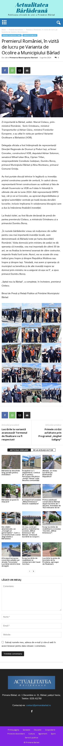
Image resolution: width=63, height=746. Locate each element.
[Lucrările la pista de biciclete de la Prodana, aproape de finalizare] (51, 549)
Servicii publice (30, 35)
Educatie (37, 730)
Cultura (31, 733)
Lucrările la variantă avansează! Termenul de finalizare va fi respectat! (14, 434)
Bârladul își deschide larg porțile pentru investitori (11, 472)
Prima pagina (13, 730)
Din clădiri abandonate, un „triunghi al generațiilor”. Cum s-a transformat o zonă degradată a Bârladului (11, 533)
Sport (53, 733)
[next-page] (33, 571)
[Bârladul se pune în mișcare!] (11, 491)
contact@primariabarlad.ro (38, 705)
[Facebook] (5, 70)
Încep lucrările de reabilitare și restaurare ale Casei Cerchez (31, 561)
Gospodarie (50, 730)
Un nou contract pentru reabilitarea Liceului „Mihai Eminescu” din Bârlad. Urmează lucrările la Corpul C (30, 532)
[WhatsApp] (12, 70)
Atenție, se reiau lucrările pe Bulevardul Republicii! (49, 473)
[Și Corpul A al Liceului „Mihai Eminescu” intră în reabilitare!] (31, 491)
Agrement (42, 733)
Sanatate (26, 730)
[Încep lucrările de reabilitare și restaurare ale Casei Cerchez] (31, 549)
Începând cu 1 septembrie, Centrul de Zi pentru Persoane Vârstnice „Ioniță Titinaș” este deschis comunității (31, 475)
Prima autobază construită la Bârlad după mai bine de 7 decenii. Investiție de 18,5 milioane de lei (51, 503)
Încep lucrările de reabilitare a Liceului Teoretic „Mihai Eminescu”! (51, 530)
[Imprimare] (27, 70)
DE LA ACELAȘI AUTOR (43, 450)
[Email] (19, 70)
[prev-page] (29, 571)
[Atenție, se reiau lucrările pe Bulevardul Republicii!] (51, 462)
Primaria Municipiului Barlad (24, 57)
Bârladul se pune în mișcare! (10, 500)
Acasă (4, 29)
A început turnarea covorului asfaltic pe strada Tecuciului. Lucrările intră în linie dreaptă (11, 562)
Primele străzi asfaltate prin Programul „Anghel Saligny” (49, 434)
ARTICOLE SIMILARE (19, 450)
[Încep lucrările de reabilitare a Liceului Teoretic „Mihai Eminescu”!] (51, 518)
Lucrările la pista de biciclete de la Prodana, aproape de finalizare (51, 561)
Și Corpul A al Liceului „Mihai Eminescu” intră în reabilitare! (31, 501)
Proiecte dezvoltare (16, 29)
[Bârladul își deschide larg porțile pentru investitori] (11, 462)
